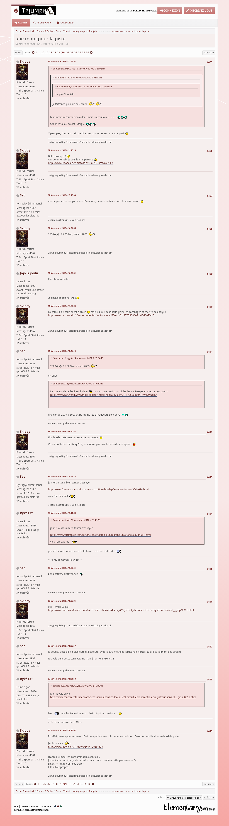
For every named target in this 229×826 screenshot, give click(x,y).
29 (58, 52)
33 (75, 52)
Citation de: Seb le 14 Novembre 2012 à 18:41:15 (78, 77)
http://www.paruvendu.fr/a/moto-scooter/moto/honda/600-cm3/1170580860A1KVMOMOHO (101, 315)
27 (50, 52)
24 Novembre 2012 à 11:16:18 (62, 150)
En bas (18, 52)
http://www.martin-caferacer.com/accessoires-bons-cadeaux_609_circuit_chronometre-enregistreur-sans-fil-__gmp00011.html (121, 610)
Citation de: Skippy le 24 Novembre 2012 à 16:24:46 (78, 358)
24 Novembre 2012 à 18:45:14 (62, 351)
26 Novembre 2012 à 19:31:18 (62, 678)
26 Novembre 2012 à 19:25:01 (62, 600)
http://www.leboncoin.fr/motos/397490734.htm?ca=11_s (80, 163)
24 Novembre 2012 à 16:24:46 (62, 228)
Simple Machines (39, 810)
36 (87, 52)
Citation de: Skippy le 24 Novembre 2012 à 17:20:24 (78, 383)
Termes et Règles (29, 806)
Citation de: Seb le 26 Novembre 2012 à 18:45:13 (76, 520)
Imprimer (209, 52)
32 (71, 52)
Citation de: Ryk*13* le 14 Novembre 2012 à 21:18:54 (79, 68)
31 (67, 52)
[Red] (58, 806)
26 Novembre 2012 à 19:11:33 (62, 513)
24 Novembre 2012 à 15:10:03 (62, 195)
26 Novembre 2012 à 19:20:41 (62, 568)
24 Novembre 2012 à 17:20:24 (62, 306)
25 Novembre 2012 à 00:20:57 (62, 431)
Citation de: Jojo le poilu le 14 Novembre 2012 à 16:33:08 (84, 86)
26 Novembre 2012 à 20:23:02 (62, 730)
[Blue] (55, 806)
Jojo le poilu (29, 273)
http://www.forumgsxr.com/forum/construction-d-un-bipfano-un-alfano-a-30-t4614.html (98, 489)
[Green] (60, 806)
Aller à (161, 797)
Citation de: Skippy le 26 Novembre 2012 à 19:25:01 (78, 685)
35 (83, 52)
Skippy (25, 61)
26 (46, 52)
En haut (19, 784)
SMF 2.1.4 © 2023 (21, 810)
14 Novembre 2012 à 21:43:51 (62, 61)
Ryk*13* (26, 513)
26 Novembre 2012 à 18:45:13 (62, 476)
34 (79, 52)
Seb (22, 195)
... (39, 52)
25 (42, 52)
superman (117, 31)
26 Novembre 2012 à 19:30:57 (62, 645)
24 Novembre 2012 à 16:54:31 (62, 273)
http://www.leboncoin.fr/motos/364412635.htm (75, 746)
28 (54, 52)
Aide (16, 806)
